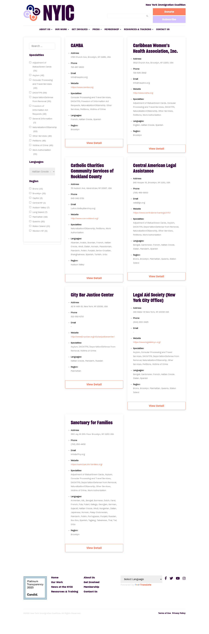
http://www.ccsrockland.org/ (84, 218)
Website (75, 83)
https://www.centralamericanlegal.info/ (152, 213)
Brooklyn (39, 193)
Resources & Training (138, 29)
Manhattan (40, 217)
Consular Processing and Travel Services (43, 84)
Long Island (40, 212)
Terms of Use (164, 613)
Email (73, 73)
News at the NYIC (62, 586)
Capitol (38, 198)
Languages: (76, 115)
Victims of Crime (43, 145)
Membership (112, 29)
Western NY (40, 231)
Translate (145, 584)
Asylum (38, 75)
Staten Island (41, 226)
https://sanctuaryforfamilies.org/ (87, 464)
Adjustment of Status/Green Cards (42, 67)
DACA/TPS (40, 93)
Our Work (61, 29)
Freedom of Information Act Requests (40, 110)
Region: (74, 125)
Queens (39, 221)
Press (96, 29)
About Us (45, 29)
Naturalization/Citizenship (45, 129)
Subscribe (169, 19)
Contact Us (163, 29)
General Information (42, 121)
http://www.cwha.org (143, 93)
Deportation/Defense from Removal (43, 99)
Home (54, 577)
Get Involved (80, 29)
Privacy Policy (179, 613)
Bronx (38, 189)
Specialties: (76, 93)
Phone (74, 63)
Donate (169, 11)
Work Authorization (42, 152)
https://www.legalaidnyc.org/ (147, 342)
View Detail (94, 143)
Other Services (42, 136)
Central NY (39, 203)
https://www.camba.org (82, 87)
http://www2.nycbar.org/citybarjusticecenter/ (93, 337)
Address (75, 53)
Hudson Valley (41, 207)
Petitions (39, 141)
